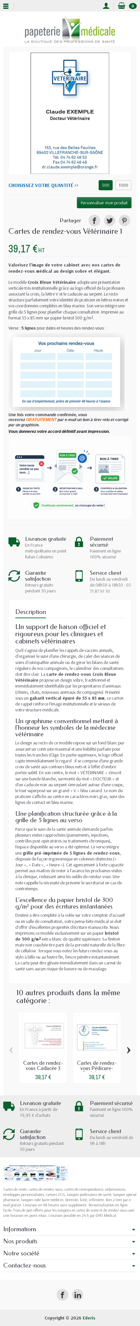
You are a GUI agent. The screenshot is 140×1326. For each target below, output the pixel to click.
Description (30, 612)
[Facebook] (62, 1294)
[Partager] (94, 220)
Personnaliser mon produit (104, 203)
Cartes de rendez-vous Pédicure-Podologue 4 (97, 1068)
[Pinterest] (124, 220)
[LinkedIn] (77, 1294)
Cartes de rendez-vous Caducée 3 (43, 1065)
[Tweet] (109, 220)
